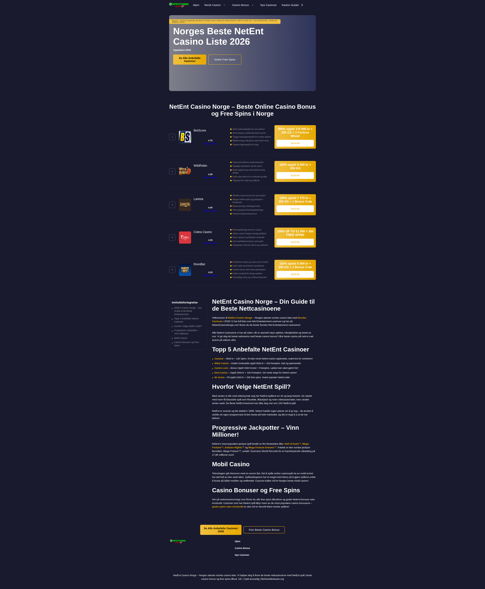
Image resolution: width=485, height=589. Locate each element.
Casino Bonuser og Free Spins (186, 344)
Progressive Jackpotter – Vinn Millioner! (186, 332)
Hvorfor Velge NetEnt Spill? (188, 326)
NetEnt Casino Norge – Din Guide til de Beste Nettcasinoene (188, 311)
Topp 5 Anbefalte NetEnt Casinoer (186, 320)
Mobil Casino (180, 338)
